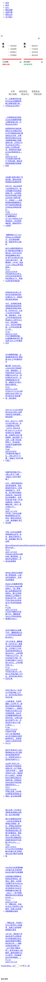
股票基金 (36, 91)
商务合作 (9, 15)
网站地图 (9, 10)
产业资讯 (35, 49)
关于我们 (9, 17)
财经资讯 (23, 91)
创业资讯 (35, 52)
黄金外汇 (25, 94)
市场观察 (13, 49)
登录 (16, 24)
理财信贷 (38, 94)
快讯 (7, 5)
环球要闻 (13, 55)
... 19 (12, 966)
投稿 (25, 27)
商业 (25, 45)
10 (10, 966)
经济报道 (13, 46)
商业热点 (35, 46)
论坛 (7, 8)
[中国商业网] (2, 35)
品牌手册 (9, 12)
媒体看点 (13, 52)
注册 (34, 24)
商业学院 (35, 55)
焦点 (3, 45)
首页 (7, 3)
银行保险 (13, 94)
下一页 (27, 966)
